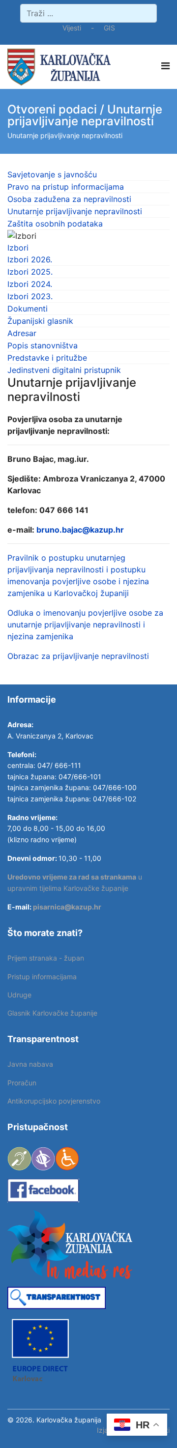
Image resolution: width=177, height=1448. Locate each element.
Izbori (18, 248)
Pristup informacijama (42, 976)
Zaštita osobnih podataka (55, 223)
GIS (109, 28)
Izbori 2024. (29, 284)
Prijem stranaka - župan (45, 958)
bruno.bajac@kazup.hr (80, 530)
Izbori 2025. (30, 272)
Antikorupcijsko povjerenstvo (53, 1101)
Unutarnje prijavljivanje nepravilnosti (74, 211)
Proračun (21, 1083)
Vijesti (71, 28)
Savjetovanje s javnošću (52, 174)
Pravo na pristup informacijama (65, 187)
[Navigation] (165, 66)
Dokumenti (27, 308)
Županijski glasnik (40, 321)
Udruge (19, 995)
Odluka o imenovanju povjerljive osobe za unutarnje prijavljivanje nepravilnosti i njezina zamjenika (85, 624)
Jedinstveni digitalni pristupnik (64, 370)
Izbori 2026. (29, 259)
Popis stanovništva (42, 345)
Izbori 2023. (30, 296)
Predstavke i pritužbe (47, 358)
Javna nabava (30, 1064)
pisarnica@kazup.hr (67, 907)
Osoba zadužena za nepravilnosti (69, 199)
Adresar (21, 333)
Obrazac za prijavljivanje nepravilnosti (78, 656)
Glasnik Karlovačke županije (52, 1013)
